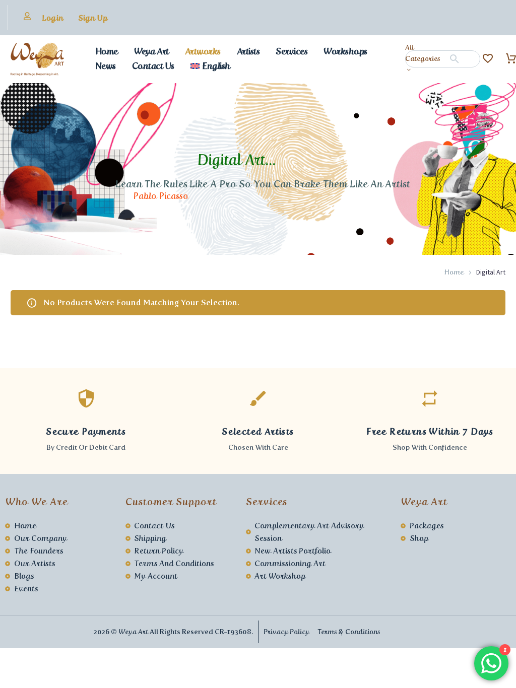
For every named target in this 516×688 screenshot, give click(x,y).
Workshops (345, 51)
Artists (248, 51)
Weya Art (151, 51)
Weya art (133, 632)
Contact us (153, 66)
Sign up (92, 18)
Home (106, 51)
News (105, 66)
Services (291, 51)
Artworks (203, 51)
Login (52, 18)
